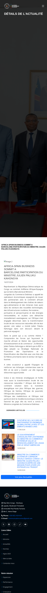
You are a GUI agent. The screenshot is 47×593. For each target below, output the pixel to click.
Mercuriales (7, 558)
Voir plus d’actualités (23, 477)
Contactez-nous (8, 563)
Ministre (6, 539)
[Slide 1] (21, 260)
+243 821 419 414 (15, 515)
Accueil (5, 534)
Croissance (7, 592)
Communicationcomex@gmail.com (20, 518)
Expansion (7, 577)
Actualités (6, 544)
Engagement (7, 587)
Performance (7, 582)
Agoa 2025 (7, 553)
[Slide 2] (25, 260)
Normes (6, 549)
